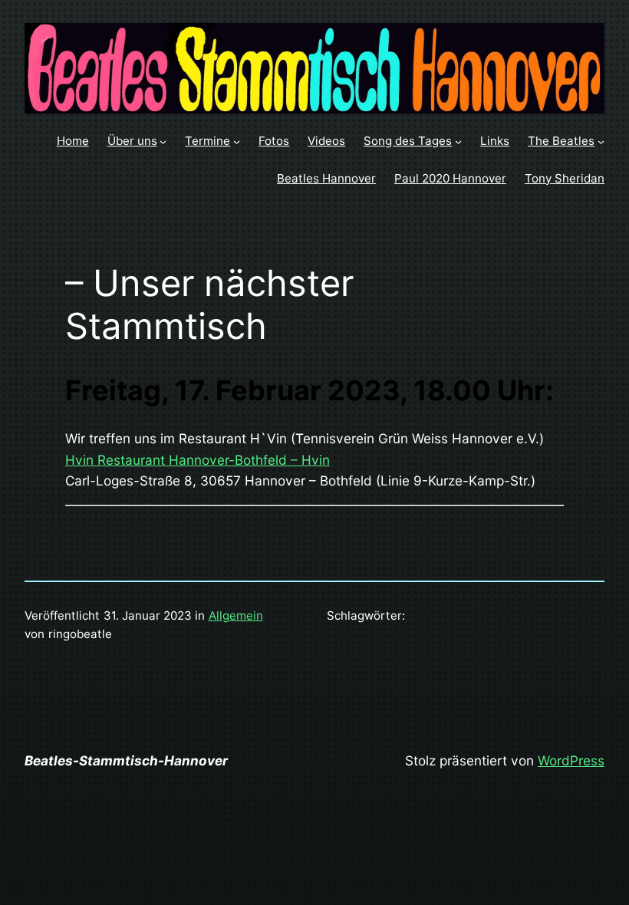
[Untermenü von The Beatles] (601, 141)
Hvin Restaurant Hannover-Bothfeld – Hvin (197, 460)
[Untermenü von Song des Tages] (458, 141)
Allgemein (236, 615)
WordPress (571, 760)
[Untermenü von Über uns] (163, 141)
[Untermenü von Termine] (236, 141)
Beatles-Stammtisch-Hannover (126, 760)
